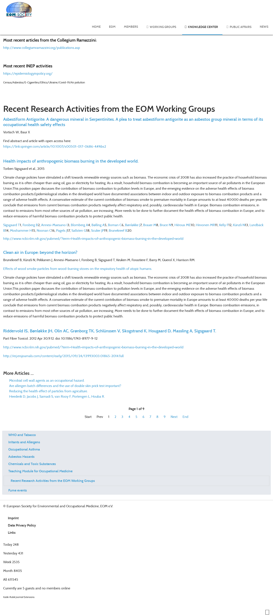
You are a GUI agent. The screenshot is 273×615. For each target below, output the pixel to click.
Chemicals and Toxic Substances (32, 464)
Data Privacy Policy (22, 525)
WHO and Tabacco (22, 435)
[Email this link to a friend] (268, 132)
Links (12, 533)
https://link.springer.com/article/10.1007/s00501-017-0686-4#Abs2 (54, 146)
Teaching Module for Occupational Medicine (40, 471)
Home (96, 27)
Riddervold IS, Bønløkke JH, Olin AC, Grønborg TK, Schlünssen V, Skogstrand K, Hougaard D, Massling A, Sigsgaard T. (109, 330)
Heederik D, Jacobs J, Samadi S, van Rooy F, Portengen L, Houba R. (56, 396)
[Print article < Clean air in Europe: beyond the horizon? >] (263, 260)
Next (174, 417)
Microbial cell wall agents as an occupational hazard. (46, 380)
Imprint (13, 518)
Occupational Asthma (24, 449)
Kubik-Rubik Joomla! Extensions (19, 597)
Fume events (17, 490)
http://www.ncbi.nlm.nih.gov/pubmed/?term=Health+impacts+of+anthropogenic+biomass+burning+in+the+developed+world (93, 347)
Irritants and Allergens (24, 442)
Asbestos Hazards (21, 457)
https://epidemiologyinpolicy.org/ (28, 73)
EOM (112, 27)
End (185, 417)
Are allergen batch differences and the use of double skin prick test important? (64, 386)
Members (131, 27)
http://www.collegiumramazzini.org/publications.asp (41, 48)
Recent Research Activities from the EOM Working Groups (53, 481)
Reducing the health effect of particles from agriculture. (48, 391)
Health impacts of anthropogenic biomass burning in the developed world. (70, 161)
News (264, 27)
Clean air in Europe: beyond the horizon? (40, 252)
